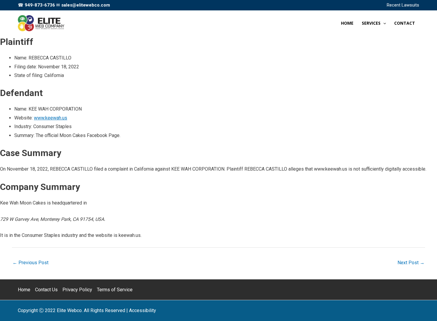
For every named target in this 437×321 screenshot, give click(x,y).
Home (24, 289)
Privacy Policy (77, 289)
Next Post (411, 262)
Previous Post (30, 262)
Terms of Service (115, 289)
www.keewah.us (50, 118)
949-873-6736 (40, 5)
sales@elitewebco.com (85, 5)
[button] (383, 23)
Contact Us (46, 289)
